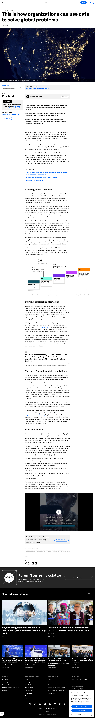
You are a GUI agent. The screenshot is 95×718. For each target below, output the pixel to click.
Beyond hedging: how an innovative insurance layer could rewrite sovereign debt (24, 630)
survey (54, 221)
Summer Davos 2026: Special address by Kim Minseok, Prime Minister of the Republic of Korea (12, 660)
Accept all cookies (82, 710)
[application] (59, 512)
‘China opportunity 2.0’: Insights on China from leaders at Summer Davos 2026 (82, 660)
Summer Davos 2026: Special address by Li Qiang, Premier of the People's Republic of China (35, 660)
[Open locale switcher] (2, 714)
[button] (59, 512)
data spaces (58, 413)
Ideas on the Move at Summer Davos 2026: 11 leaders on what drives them (69, 629)
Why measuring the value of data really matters (41, 177)
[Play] (27, 96)
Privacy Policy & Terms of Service (47, 708)
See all (90, 594)
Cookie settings (81, 714)
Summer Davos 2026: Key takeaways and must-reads (57, 659)
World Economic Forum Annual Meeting (37, 88)
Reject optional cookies (81, 706)
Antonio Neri (5, 85)
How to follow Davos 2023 (34, 181)
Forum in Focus (7, 10)
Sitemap (47, 711)
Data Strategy (45, 327)
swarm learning (40, 415)
